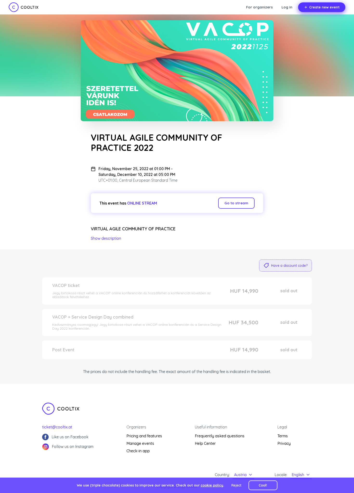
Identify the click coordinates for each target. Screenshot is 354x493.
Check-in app (138, 450)
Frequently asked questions (219, 435)
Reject (236, 485)
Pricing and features (144, 435)
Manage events (140, 443)
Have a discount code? (289, 265)
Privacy (284, 443)
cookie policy (212, 485)
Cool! (263, 485)
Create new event (324, 7)
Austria (240, 474)
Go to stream (236, 203)
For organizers (259, 7)
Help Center (205, 443)
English (298, 474)
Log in (287, 7)
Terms (282, 435)
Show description (106, 238)
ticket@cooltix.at (57, 427)
